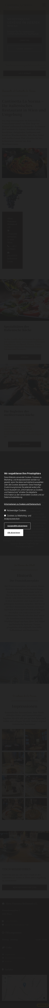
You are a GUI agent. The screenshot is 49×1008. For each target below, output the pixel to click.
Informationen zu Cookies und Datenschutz (22, 504)
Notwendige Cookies (16, 510)
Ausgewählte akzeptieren (17, 526)
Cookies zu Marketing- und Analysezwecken (17, 517)
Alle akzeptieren (13, 533)
